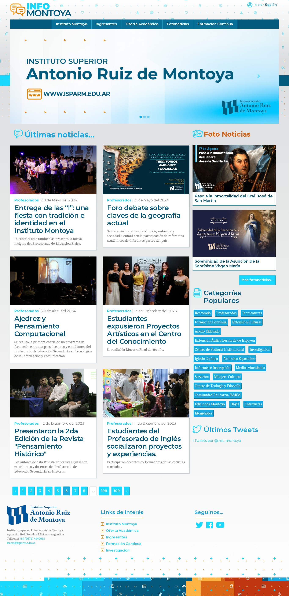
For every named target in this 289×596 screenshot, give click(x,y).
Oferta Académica (142, 24)
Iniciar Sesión (265, 5)
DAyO (234, 404)
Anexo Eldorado (207, 331)
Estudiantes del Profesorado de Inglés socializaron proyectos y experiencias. (144, 442)
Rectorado (203, 313)
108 (104, 491)
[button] (30, 76)
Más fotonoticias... (257, 280)
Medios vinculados (250, 368)
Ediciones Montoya (210, 404)
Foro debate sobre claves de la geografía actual (144, 215)
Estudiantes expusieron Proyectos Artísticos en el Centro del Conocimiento (144, 329)
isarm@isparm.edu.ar (21, 543)
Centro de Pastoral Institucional (219, 349)
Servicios (202, 377)
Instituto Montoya (71, 24)
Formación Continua (215, 24)
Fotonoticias (178, 24)
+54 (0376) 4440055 (32, 539)
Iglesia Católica (206, 358)
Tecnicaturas (252, 313)
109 (117, 491)
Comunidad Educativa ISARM (218, 395)
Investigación (260, 349)
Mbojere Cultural (227, 377)
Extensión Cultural (246, 322)
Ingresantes (106, 24)
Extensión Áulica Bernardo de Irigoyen (225, 340)
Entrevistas (253, 404)
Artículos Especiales (239, 358)
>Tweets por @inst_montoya (217, 441)
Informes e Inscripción (212, 368)
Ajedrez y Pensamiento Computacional (40, 326)
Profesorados (26, 200)
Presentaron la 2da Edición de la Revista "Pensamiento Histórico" (49, 442)
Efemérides (203, 413)
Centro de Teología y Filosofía (217, 386)
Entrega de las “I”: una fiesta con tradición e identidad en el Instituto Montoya (51, 219)
